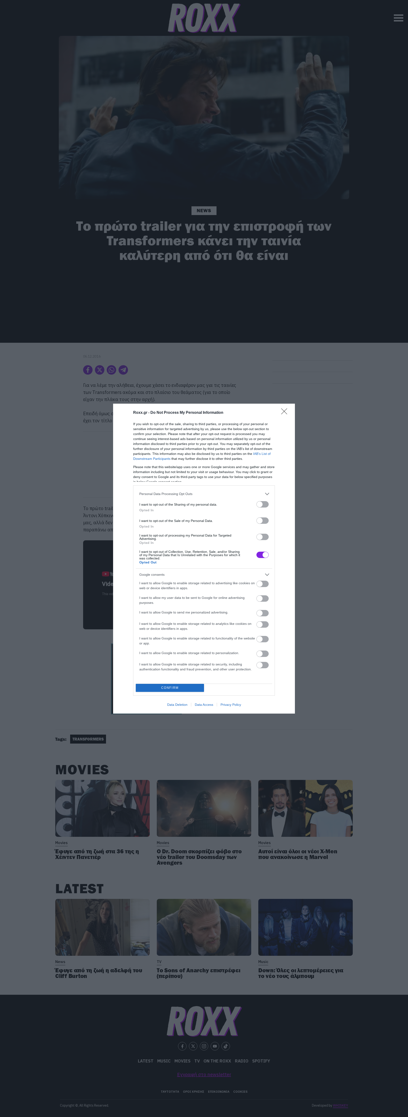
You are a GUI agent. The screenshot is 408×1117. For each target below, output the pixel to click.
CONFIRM (170, 688)
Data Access (204, 705)
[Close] (285, 412)
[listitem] (204, 493)
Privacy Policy (231, 705)
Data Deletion (177, 705)
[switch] (262, 504)
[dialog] (204, 559)
